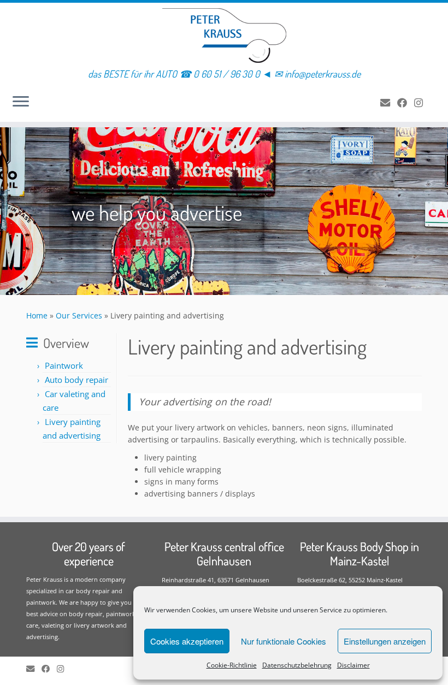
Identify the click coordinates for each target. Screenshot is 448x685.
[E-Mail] (388, 102)
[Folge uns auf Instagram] (422, 102)
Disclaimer (353, 665)
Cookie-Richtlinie (232, 665)
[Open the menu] (21, 102)
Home (37, 315)
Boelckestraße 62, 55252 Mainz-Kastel (350, 580)
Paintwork (64, 365)
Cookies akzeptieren (186, 641)
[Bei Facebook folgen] (405, 102)
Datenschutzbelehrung (297, 665)
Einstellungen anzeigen (385, 641)
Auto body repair (76, 379)
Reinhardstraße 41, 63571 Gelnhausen (215, 580)
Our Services (79, 315)
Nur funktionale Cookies (283, 641)
